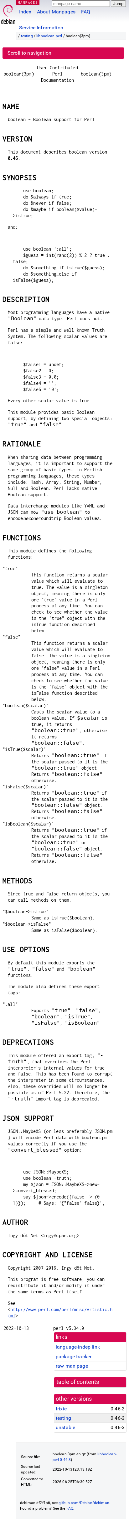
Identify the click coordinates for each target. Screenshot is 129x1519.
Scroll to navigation (29, 53)
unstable (65, 1427)
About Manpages (56, 12)
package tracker (73, 1357)
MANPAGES (28, 2)
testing (27, 36)
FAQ (85, 12)
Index (25, 12)
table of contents (77, 1382)
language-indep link (78, 1347)
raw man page (72, 1366)
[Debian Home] (8, 12)
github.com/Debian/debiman (84, 1503)
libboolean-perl (49, 36)
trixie (61, 1409)
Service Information (41, 28)
